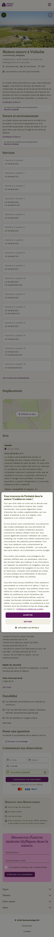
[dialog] (27, 562)
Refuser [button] (28, 622)
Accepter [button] (28, 615)
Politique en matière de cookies (29, 609)
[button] (27, 627)
